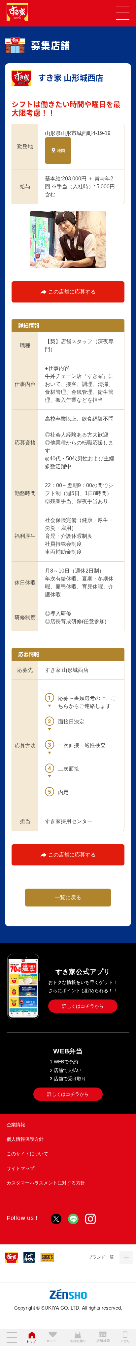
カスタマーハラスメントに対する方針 (46, 1182)
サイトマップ (20, 1168)
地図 (61, 150)
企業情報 (16, 1124)
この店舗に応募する (72, 292)
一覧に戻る (68, 897)
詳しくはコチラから (83, 1006)
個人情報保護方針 (25, 1139)
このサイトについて (27, 1153)
